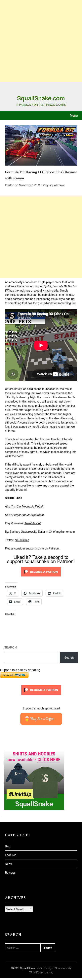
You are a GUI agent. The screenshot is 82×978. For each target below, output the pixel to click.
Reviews (10, 872)
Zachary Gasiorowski (23, 531)
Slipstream (37, 515)
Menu (74, 115)
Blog (8, 846)
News (8, 864)
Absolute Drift (32, 523)
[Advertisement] (41, 41)
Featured (11, 855)
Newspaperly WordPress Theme (50, 970)
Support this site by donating (20, 669)
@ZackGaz (22, 540)
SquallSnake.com (41, 98)
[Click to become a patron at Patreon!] (41, 577)
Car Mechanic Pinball (30, 506)
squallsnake (57, 185)
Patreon (54, 548)
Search (10, 647)
